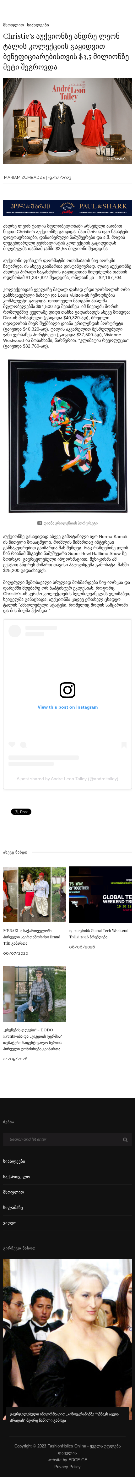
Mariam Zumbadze (24, 177)
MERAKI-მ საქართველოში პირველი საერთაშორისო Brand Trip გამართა (31, 937)
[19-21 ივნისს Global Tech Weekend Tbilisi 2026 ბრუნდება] (100, 894)
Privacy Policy (67, 1466)
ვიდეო (9, 1223)
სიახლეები (38, 25)
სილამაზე (13, 1207)
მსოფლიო (13, 25)
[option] (67, 1345)
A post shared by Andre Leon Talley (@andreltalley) (67, 778)
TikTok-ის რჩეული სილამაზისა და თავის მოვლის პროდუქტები (66, 1420)
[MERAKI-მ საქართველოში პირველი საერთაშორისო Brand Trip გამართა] (34, 894)
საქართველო (16, 1176)
